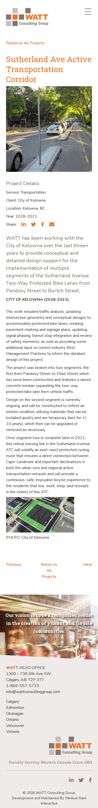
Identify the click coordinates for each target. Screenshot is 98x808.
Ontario (12, 719)
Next (87, 564)
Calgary (12, 701)
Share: (11, 224)
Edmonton (15, 707)
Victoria (12, 731)
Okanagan (14, 713)
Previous (13, 564)
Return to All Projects (25, 43)
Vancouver (15, 725)
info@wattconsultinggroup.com (33, 692)
